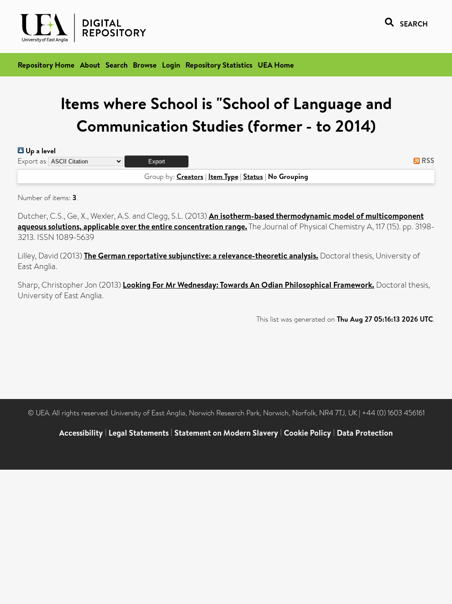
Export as (32, 161)
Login (171, 65)
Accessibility (81, 432)
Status (253, 176)
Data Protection (365, 432)
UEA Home (276, 65)
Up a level (40, 151)
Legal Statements (139, 432)
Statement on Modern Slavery (226, 432)
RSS (427, 160)
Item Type (223, 176)
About (90, 65)
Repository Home (46, 65)
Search (116, 65)
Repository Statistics (218, 65)
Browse (145, 65)
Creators (190, 176)
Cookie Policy (307, 432)
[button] (156, 161)
